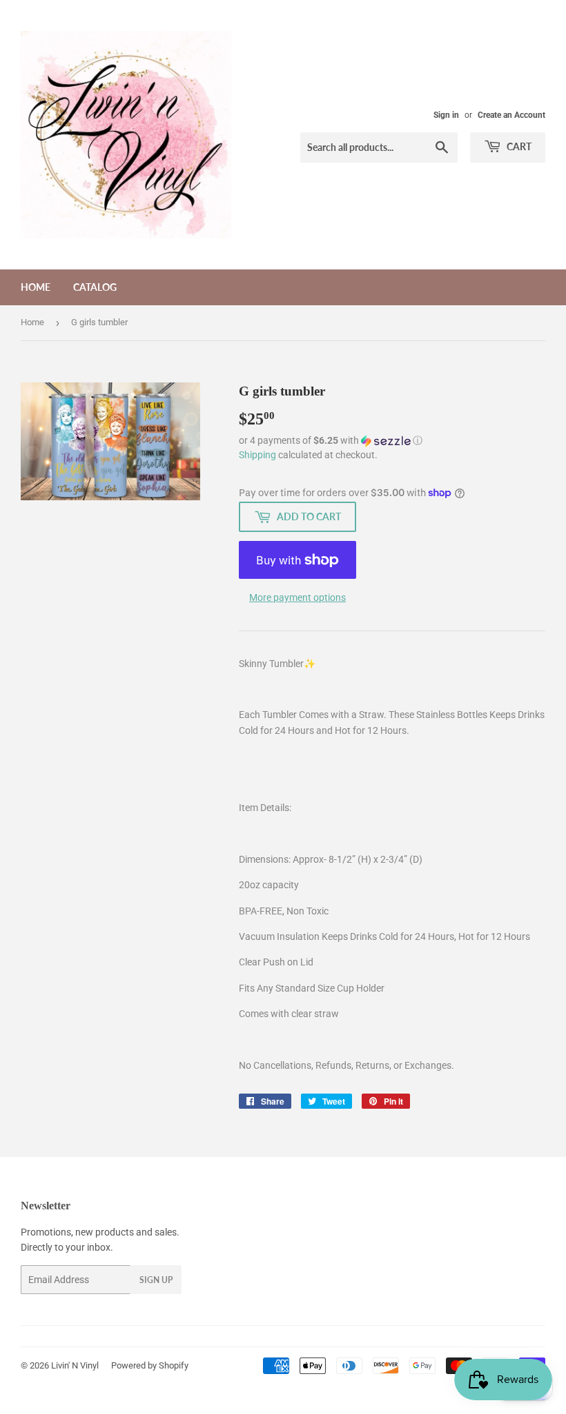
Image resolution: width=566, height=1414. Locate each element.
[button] (392, 440)
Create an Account (511, 115)
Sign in (446, 115)
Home (35, 287)
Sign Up (156, 1280)
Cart (518, 146)
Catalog (95, 287)
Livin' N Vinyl (75, 1365)
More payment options (297, 597)
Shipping (257, 454)
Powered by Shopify (149, 1365)
